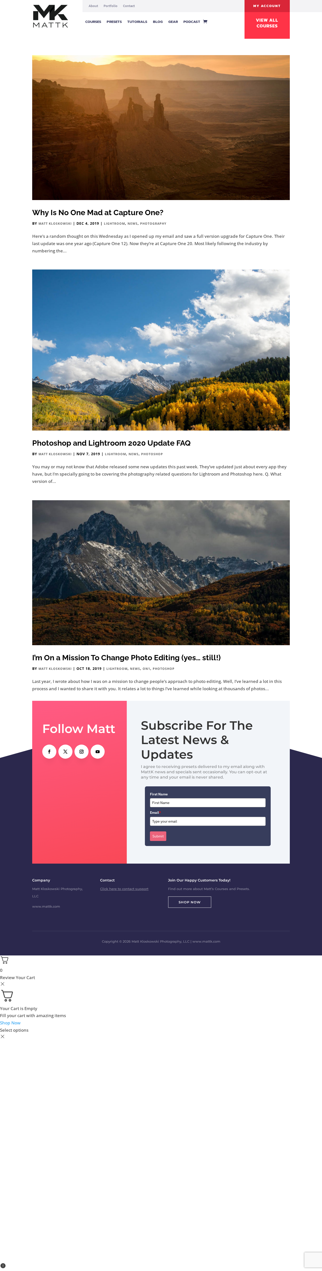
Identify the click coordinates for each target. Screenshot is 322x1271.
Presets (114, 21)
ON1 (146, 669)
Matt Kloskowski (55, 223)
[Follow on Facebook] (49, 752)
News (133, 223)
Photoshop (152, 454)
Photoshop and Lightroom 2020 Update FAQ (111, 443)
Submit (158, 836)
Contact (129, 6)
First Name (159, 794)
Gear (173, 21)
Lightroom (114, 223)
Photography (153, 223)
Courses (93, 21)
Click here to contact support (124, 889)
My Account (267, 6)
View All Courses (267, 23)
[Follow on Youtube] (98, 752)
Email (155, 812)
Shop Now (190, 902)
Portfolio (110, 6)
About (93, 6)
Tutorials (137, 21)
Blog (158, 21)
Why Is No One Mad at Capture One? (98, 212)
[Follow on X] (65, 752)
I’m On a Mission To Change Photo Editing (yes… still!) (126, 657)
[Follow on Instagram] (81, 752)
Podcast (191, 21)
